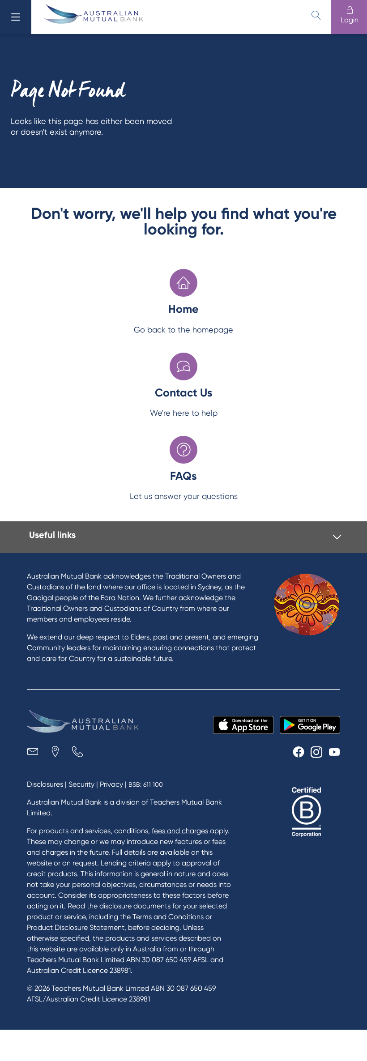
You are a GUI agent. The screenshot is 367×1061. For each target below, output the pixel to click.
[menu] (15, 17)
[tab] (185, 537)
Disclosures (45, 784)
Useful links (52, 534)
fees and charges (180, 831)
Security (81, 784)
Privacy (111, 784)
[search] (316, 15)
